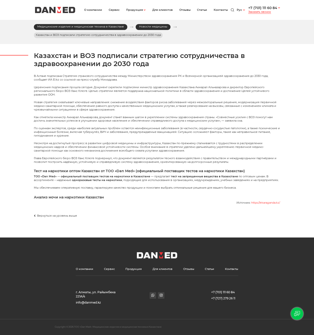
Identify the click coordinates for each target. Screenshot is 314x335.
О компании (93, 10)
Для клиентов (162, 10)
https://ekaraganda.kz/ (265, 202)
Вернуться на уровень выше (56, 215)
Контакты (221, 10)
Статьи (202, 10)
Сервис (114, 10)
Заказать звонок (259, 12)
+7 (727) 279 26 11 (223, 298)
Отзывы (185, 10)
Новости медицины (153, 26)
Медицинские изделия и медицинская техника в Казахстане (80, 26)
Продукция (134, 10)
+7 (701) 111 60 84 (262, 8)
